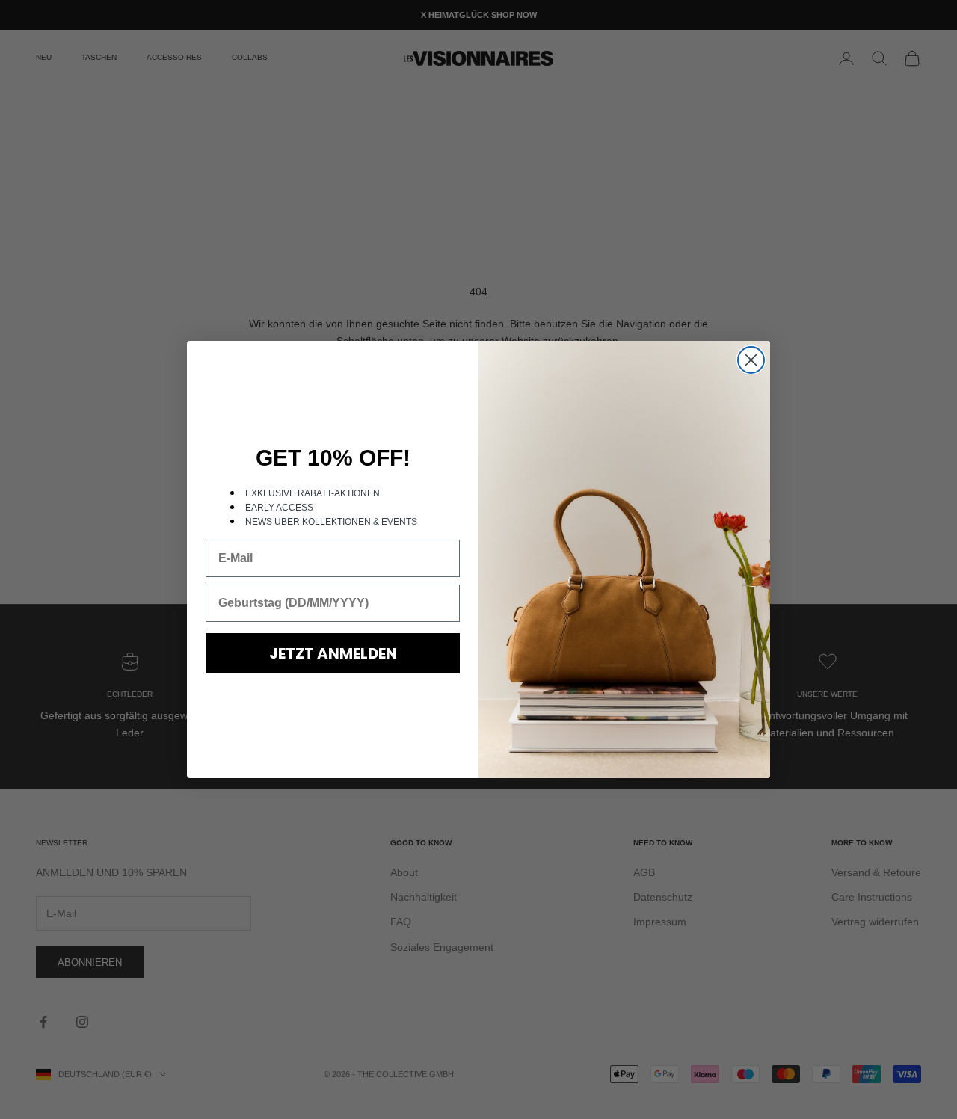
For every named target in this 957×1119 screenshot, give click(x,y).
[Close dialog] (751, 360)
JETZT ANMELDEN (333, 653)
